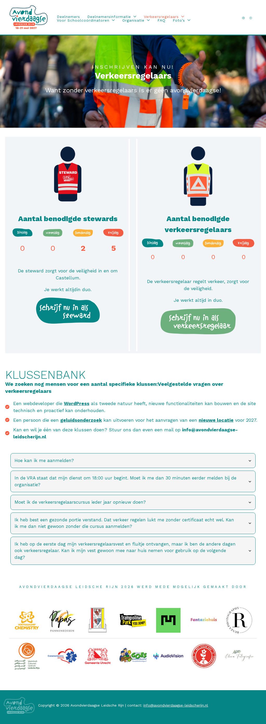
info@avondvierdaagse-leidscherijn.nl (175, 705)
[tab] (133, 460)
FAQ (161, 20)
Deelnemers (68, 16)
